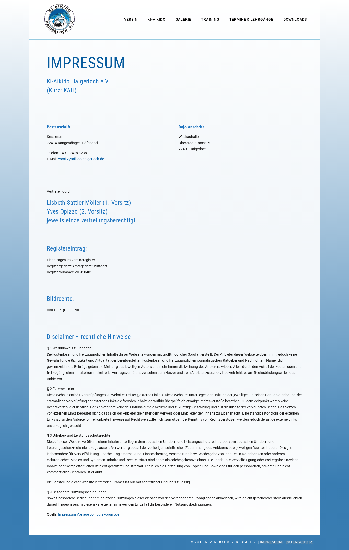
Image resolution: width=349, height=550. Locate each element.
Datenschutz (298, 542)
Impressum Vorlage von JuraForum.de (88, 514)
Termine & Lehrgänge (251, 19)
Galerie (183, 19)
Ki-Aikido (156, 19)
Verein (131, 19)
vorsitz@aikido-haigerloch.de (81, 159)
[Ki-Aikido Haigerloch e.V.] (59, 19)
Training (210, 19)
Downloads (295, 19)
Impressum (271, 542)
